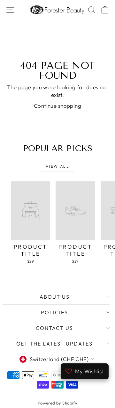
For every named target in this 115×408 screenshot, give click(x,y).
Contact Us (54, 328)
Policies (54, 312)
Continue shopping (57, 105)
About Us (55, 297)
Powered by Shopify (58, 402)
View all (57, 166)
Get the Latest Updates (54, 343)
